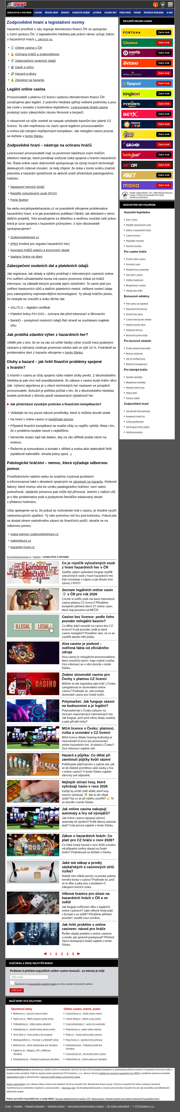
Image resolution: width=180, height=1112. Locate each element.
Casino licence (133, 235)
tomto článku (34, 136)
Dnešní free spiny (134, 314)
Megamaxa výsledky (136, 382)
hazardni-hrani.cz (22, 547)
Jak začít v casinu (134, 275)
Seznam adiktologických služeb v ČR (73, 1099)
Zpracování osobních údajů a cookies (86, 1106)
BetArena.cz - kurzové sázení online (30, 1013)
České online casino (136, 259)
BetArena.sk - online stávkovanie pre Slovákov (35, 1045)
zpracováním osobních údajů (42, 984)
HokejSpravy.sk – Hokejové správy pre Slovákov (36, 1059)
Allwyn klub (131, 393)
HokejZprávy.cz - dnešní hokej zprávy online (34, 1029)
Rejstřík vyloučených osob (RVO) (33, 193)
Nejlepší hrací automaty (137, 269)
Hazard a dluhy (25, 74)
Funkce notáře (133, 398)
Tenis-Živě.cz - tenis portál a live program (32, 1034)
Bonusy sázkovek (134, 353)
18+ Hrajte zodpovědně (118, 1106)
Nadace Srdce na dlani (26, 256)
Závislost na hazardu (29, 80)
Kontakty (18, 1106)
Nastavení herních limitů (27, 187)
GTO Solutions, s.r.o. (144, 1106)
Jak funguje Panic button (138, 427)
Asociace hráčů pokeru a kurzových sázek (39, 250)
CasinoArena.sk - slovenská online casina (86, 1054)
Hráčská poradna (134, 432)
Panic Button (19, 200)
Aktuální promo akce (136, 325)
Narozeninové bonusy (136, 309)
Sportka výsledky (134, 377)
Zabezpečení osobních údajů (35, 61)
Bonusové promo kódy (136, 335)
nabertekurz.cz (20, 540)
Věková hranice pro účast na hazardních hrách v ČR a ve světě (86, 898)
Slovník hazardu (134, 246)
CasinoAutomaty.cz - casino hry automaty (85, 1024)
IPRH (14, 244)
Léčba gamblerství (135, 422)
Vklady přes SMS (134, 291)
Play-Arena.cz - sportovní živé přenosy (84, 1040)
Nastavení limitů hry (135, 416)
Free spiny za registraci (137, 304)
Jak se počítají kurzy (135, 359)
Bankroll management (136, 364)
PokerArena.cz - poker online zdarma (83, 1029)
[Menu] (170, 4)
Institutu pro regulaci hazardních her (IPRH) (119, 1073)
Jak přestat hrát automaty (138, 411)
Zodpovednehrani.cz (24, 237)
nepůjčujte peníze (60, 419)
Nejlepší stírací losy (135, 387)
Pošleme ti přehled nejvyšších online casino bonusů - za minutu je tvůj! (57, 970)
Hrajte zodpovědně (16, 1084)
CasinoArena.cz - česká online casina (84, 1013)
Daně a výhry (24, 67)
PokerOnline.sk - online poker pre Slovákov (86, 1059)
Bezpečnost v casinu (136, 285)
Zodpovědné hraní (15, 1077)
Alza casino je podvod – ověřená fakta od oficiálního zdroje (85, 648)
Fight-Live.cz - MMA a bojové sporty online (33, 1019)
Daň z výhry (131, 220)
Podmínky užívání (56, 1106)
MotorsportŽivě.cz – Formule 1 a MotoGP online (36, 1040)
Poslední (79, 953)
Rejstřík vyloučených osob (138, 225)
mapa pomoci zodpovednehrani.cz (34, 534)
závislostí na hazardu (88, 481)
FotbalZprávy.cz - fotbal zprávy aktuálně (32, 1024)
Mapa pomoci (98, 1099)
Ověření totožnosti (134, 280)
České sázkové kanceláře (138, 348)
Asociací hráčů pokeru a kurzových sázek (60, 1077)
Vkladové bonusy (134, 330)
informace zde (68, 1088)
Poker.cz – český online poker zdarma (84, 1034)
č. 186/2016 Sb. (44, 39)
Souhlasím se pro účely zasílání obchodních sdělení (54, 984)
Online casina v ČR (28, 48)
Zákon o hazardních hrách (138, 230)
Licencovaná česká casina (89, 107)
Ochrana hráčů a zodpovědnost (37, 54)
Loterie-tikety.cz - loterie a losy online (83, 1019)
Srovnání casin (133, 264)
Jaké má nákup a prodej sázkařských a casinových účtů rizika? (88, 867)
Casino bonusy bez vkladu (138, 319)
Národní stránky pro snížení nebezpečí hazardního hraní (132, 1099)
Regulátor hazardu (135, 241)
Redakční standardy (35, 1106)
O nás (8, 1106)
